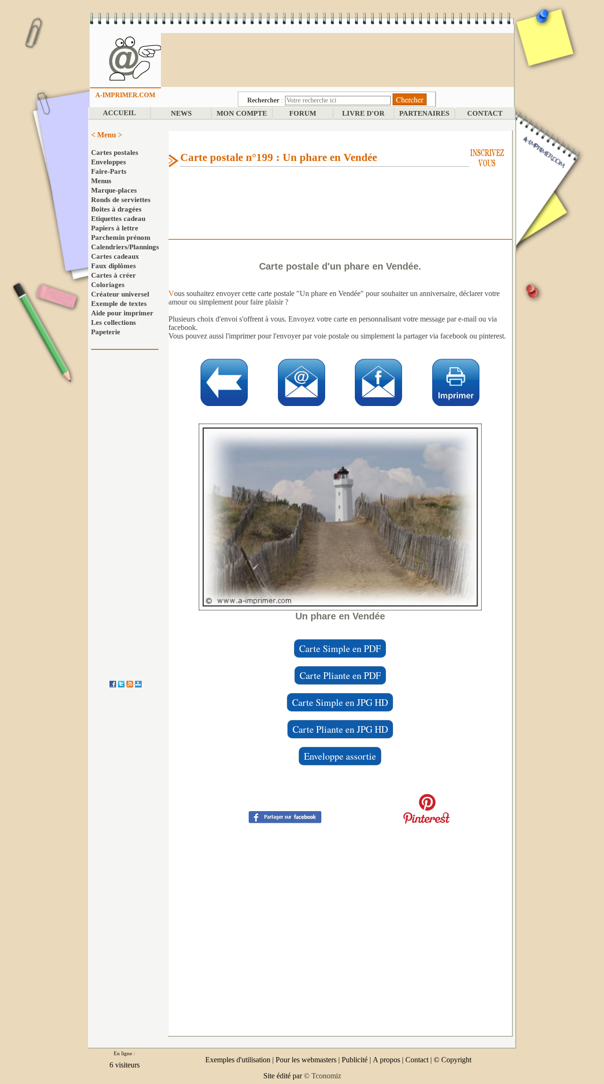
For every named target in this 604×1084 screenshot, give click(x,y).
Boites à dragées (116, 209)
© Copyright (452, 1060)
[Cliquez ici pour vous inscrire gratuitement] (487, 157)
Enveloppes (108, 162)
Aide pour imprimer (122, 313)
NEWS (181, 113)
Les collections (113, 322)
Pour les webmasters (306, 1060)
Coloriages (108, 284)
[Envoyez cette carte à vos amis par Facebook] (378, 382)
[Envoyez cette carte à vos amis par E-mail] (301, 382)
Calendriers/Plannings (125, 247)
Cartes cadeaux (115, 256)
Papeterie (105, 332)
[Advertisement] (337, 59)
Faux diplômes (113, 266)
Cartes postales (114, 152)
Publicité (355, 1060)
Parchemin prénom (121, 237)
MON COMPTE (242, 113)
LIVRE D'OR (363, 113)
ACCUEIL (119, 113)
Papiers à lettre (114, 228)
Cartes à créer (113, 275)
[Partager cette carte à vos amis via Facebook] (285, 817)
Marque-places (114, 190)
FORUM (302, 113)
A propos (386, 1060)
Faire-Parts (108, 171)
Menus (101, 181)
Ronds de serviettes (121, 199)
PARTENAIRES (424, 113)
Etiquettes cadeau (118, 218)
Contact (416, 1060)
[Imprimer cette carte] (455, 382)
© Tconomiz (322, 1076)
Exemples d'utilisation (237, 1060)
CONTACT (485, 113)
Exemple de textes (119, 303)
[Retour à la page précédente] (224, 382)
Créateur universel (120, 294)
